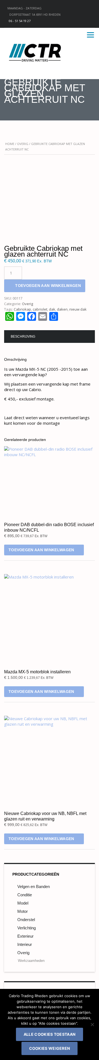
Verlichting (26, 928)
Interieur (24, 944)
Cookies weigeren (49, 1048)
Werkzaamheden (31, 961)
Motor (22, 911)
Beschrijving (23, 336)
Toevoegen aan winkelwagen (48, 285)
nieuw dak (78, 309)
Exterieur (25, 936)
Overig (22, 144)
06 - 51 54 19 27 (20, 21)
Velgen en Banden (33, 886)
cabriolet (40, 309)
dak (52, 309)
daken (62, 309)
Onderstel (26, 919)
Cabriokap (22, 309)
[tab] (23, 336)
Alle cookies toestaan (49, 1034)
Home (9, 144)
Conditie (24, 894)
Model (22, 903)
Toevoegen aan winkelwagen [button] (41, 550)
